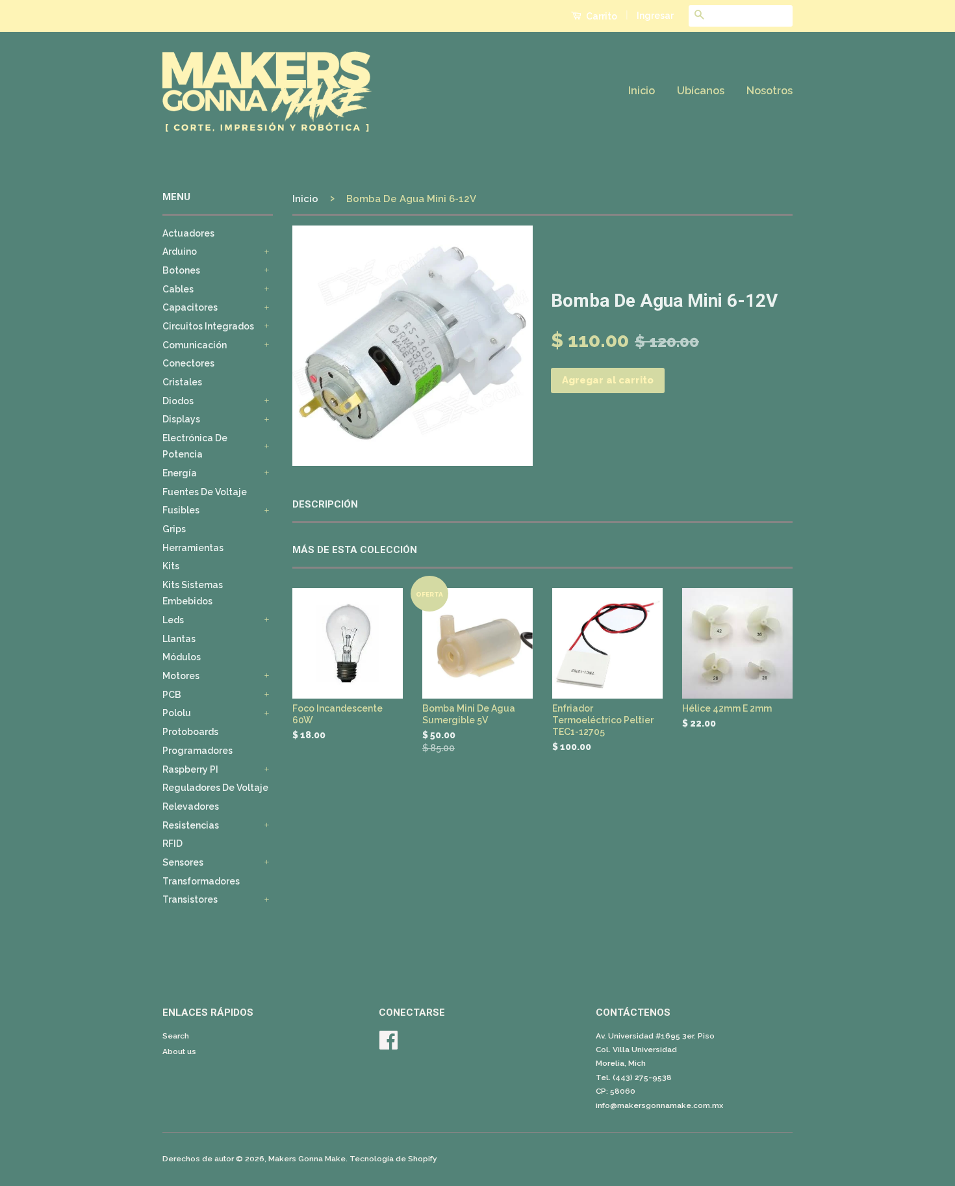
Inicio (641, 90)
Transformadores (201, 881)
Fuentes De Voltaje (204, 492)
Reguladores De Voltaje (215, 787)
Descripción (325, 504)
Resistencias (190, 825)
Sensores (182, 862)
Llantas (179, 639)
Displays (181, 419)
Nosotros (769, 90)
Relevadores (190, 806)
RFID (172, 843)
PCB (171, 695)
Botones (181, 270)
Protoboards (190, 732)
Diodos (178, 401)
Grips (174, 529)
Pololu (176, 713)
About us (179, 1051)
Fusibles (180, 510)
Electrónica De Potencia (194, 446)
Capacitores (190, 307)
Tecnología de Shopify (393, 1158)
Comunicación (194, 345)
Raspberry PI (190, 769)
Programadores (197, 750)
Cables (178, 289)
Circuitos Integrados (208, 326)
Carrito (600, 16)
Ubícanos (700, 90)
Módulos (181, 657)
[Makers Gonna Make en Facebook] (388, 1045)
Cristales (182, 382)
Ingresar (655, 15)
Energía (179, 473)
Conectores (188, 363)
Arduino (179, 251)
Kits (170, 566)
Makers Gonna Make (307, 1158)
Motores (180, 676)
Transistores (190, 899)
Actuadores (188, 233)
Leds (173, 620)
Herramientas (192, 548)
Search (175, 1035)
